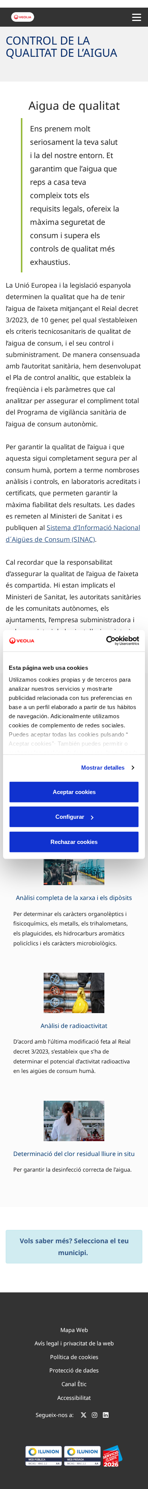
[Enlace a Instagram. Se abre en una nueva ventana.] (95, 1416)
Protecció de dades (74, 1370)
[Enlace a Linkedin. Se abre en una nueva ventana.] (106, 1416)
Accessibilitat (74, 1397)
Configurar (69, 816)
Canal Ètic (74, 1384)
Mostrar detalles (103, 767)
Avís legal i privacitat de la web (74, 1343)
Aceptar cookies (74, 791)
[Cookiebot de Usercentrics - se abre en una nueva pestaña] (106, 641)
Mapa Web (74, 1330)
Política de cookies (74, 1357)
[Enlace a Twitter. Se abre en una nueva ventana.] (84, 1416)
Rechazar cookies (74, 841)
